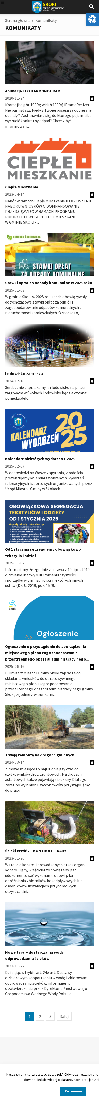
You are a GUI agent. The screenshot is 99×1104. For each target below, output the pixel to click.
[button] (92, 19)
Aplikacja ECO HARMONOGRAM (32, 90)
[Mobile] (2, 2)
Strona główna (17, 20)
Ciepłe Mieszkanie (21, 186)
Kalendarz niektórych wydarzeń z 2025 (40, 458)
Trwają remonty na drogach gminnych (39, 754)
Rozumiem (73, 1091)
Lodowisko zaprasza (24, 373)
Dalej (64, 1016)
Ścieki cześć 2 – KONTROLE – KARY (35, 850)
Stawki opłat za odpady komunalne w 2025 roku (48, 282)
